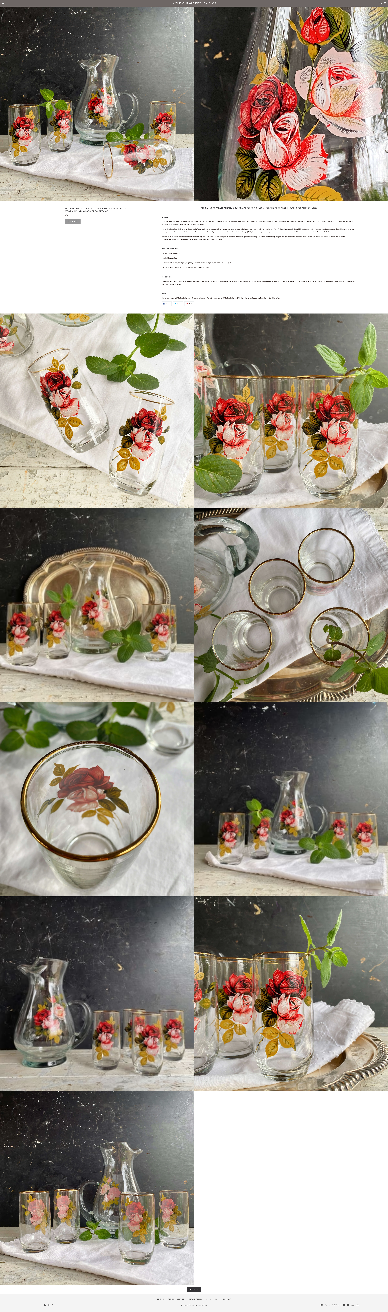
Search (160, 1299)
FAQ (217, 1299)
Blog (208, 1299)
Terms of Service (176, 1299)
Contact (227, 1299)
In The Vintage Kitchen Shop (194, 3)
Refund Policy (195, 1299)
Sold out (72, 221)
